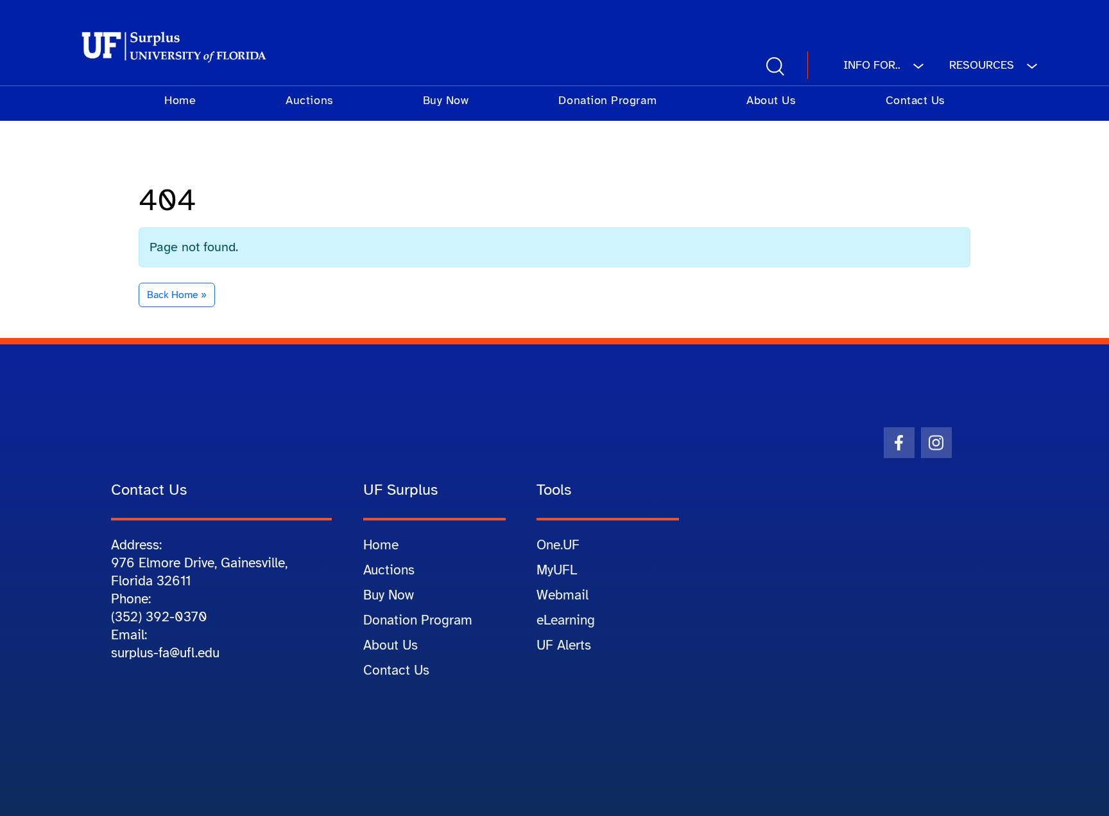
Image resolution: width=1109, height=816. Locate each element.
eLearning (566, 620)
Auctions (309, 100)
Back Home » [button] (177, 294)
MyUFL (557, 570)
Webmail (563, 595)
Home (180, 100)
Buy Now (446, 100)
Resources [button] (983, 65)
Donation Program (607, 100)
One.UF (558, 545)
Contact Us (915, 100)
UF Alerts (564, 645)
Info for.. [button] (873, 65)
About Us (770, 100)
